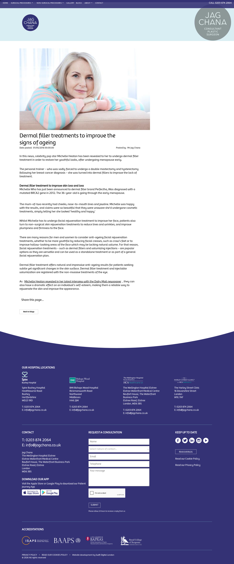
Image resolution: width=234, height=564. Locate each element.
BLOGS (79, 3)
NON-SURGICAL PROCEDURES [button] (49, 3)
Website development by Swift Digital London (93, 555)
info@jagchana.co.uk (35, 410)
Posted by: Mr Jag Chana (128, 148)
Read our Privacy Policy (187, 465)
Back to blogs (28, 312)
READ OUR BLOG (186, 452)
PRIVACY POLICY (29, 555)
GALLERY (70, 3)
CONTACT (99, 3)
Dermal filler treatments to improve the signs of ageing (67, 139)
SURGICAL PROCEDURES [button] (21, 3)
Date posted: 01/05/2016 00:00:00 (37, 148)
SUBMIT (94, 505)
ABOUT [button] (88, 3)
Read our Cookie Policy (187, 459)
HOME (5, 3)
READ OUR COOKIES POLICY (55, 555)
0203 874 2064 (223, 3)
